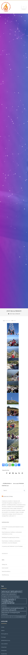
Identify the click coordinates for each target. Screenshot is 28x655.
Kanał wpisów (5, 568)
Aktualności (4, 647)
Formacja (3, 637)
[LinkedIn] (16, 473)
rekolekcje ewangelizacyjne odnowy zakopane (13, 609)
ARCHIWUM (5, 553)
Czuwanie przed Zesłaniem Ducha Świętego (12, 546)
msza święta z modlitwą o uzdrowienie (9, 601)
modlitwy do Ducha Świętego (10, 597)
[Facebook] (6, 473)
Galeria (14, 320)
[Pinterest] (12, 473)
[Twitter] (9, 473)
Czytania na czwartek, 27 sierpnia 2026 (11, 501)
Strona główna (4, 633)
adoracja (5, 591)
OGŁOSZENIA (4, 643)
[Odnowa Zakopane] (6, 13)
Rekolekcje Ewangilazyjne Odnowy (11, 613)
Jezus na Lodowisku (9, 594)
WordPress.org (5, 574)
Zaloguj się (4, 564)
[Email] (22, 473)
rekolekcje (4, 605)
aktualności (16, 591)
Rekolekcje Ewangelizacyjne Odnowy (10, 537)
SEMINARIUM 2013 (5, 640)
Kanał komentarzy (6, 571)
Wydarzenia (4, 653)
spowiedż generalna (6, 616)
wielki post (13, 616)
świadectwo (21, 617)
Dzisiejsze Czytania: (8, 496)
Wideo (2, 627)
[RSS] (19, 473)
